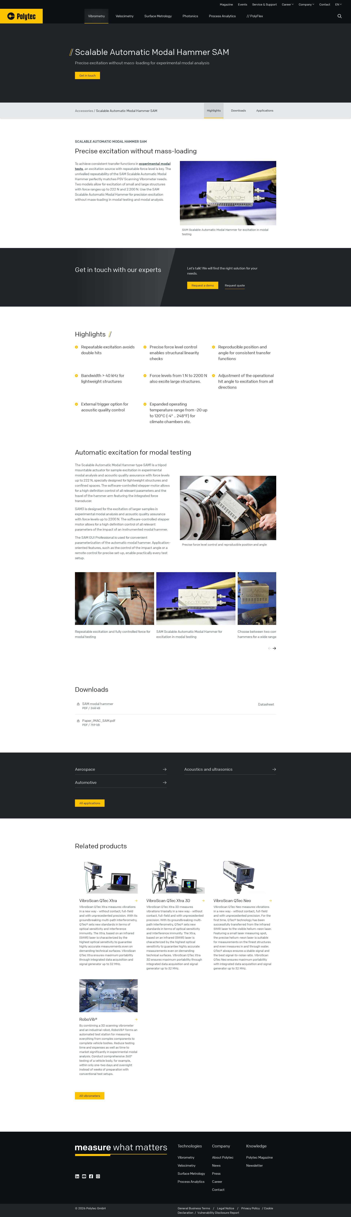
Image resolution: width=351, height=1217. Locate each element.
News (216, 1165)
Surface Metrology (158, 16)
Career (286, 4)
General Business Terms (195, 1208)
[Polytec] (21, 16)
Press (216, 1173)
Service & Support (264, 4)
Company (305, 4)
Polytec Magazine (259, 1157)
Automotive (86, 782)
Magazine (226, 4)
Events (242, 4)
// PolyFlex (255, 16)
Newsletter (254, 1165)
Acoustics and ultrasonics (208, 769)
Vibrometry (96, 16)
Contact (324, 4)
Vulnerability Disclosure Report (218, 1212)
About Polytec (222, 1157)
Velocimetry (124, 16)
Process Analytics (222, 16)
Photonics (190, 16)
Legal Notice (227, 1208)
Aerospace (85, 769)
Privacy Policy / (252, 1208)
